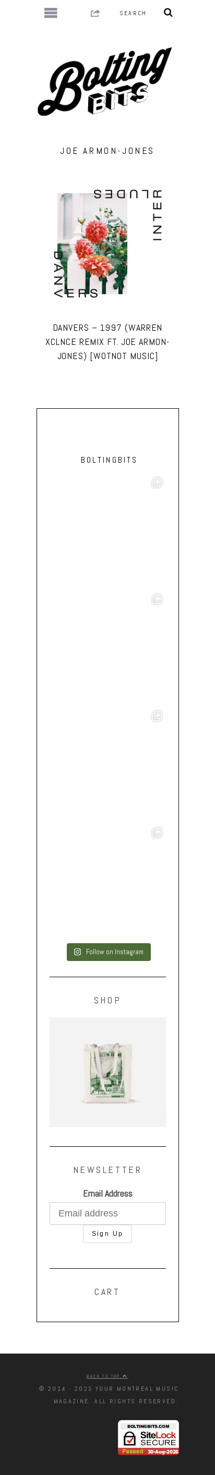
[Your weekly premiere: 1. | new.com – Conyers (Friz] (108, 765)
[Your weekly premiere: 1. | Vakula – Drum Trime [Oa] (108, 882)
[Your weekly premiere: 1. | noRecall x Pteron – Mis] (108, 532)
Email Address (108, 1193)
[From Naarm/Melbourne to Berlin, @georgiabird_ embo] (108, 648)
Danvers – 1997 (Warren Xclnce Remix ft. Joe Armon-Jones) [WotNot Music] (107, 341)
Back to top (105, 1376)
